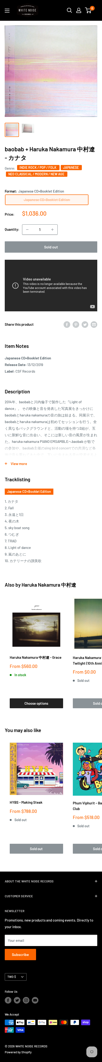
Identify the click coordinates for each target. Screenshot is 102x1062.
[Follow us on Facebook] (8, 1000)
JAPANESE (71, 167)
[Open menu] (7, 10)
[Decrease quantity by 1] (27, 230)
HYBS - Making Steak (26, 802)
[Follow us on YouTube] (35, 1000)
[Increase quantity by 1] (52, 230)
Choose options (36, 703)
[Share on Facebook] (67, 324)
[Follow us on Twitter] (17, 1000)
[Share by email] (94, 324)
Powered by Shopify (18, 1052)
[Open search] (69, 10)
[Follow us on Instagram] (26, 1000)
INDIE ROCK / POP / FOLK (38, 167)
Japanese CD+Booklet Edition (29, 492)
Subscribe (20, 954)
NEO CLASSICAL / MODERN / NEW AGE (36, 174)
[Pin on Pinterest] (76, 324)
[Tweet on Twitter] (85, 324)
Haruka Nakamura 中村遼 (49, 585)
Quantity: (12, 229)
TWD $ (11, 977)
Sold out (51, 247)
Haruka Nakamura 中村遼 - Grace (35, 657)
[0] (88, 10)
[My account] (78, 10)
